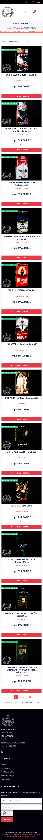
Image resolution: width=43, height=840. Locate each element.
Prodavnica (19, 28)
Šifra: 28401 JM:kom (21, 134)
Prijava (37, 2)
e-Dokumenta (11, 836)
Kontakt (4, 765)
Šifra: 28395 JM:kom (22, 458)
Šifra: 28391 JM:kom (21, 619)
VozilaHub (33, 836)
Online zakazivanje (23, 836)
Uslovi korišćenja (7, 776)
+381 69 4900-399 (8, 746)
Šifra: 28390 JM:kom (22, 675)
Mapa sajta (5, 779)
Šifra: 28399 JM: (21, 242)
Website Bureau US (22, 834)
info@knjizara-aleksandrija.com (13, 743)
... (23, 697)
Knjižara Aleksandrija (26, 832)
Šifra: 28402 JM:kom (21, 81)
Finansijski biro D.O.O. (8, 834)
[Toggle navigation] (39, 12)
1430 (29, 697)
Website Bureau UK (34, 834)
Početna (10, 28)
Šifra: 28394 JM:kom (22, 512)
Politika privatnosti (8, 772)
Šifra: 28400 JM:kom (22, 188)
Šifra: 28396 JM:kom (22, 404)
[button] (29, 12)
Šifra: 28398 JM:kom (22, 296)
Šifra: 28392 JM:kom (21, 565)
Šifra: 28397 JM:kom (21, 350)
